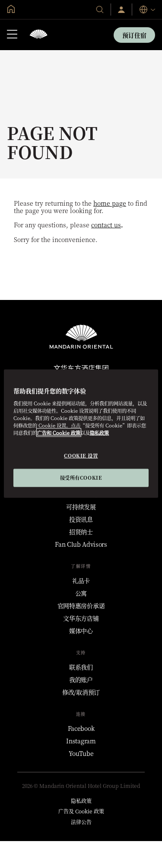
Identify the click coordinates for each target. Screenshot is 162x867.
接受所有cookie (81, 477)
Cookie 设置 (81, 455)
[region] (81, 434)
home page (109, 203)
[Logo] (38, 35)
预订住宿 (134, 35)
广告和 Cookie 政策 (58, 432)
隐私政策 (99, 432)
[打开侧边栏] (12, 35)
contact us (106, 224)
